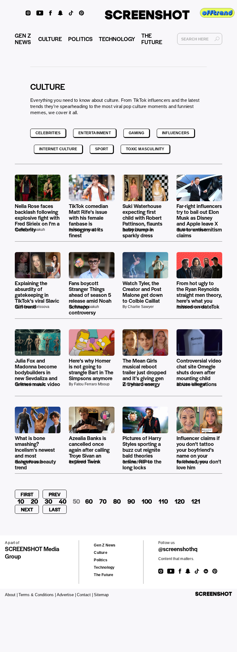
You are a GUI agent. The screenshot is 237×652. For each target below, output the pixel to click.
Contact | (85, 594)
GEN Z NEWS (23, 38)
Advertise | (66, 594)
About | (11, 594)
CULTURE (50, 39)
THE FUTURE (151, 38)
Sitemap (101, 594)
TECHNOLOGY (117, 39)
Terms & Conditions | (37, 594)
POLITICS (80, 39)
